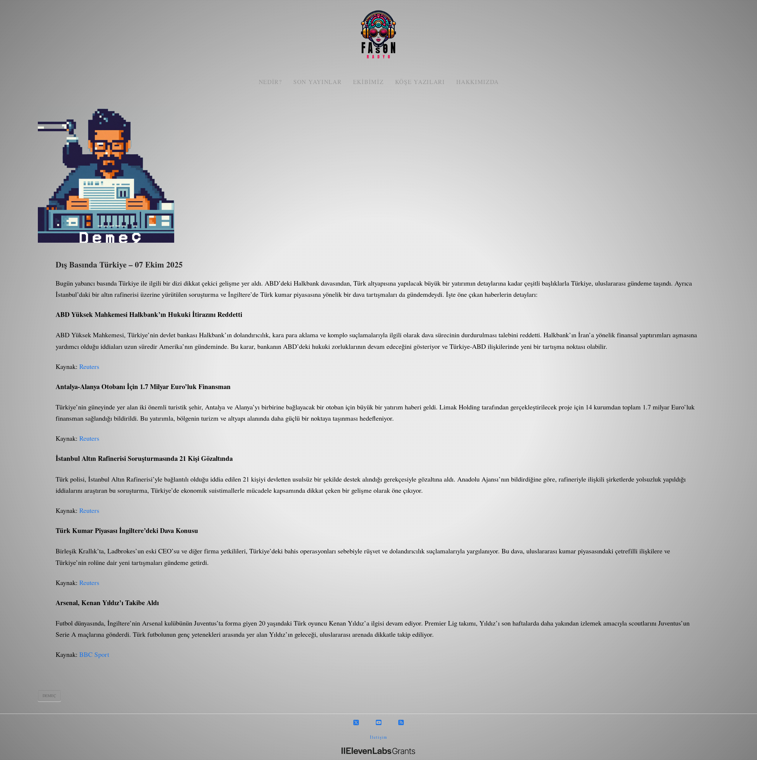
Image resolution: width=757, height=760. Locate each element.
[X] (356, 723)
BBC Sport (94, 654)
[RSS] (401, 723)
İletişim (378, 737)
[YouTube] (378, 723)
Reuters (89, 366)
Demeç (49, 695)
